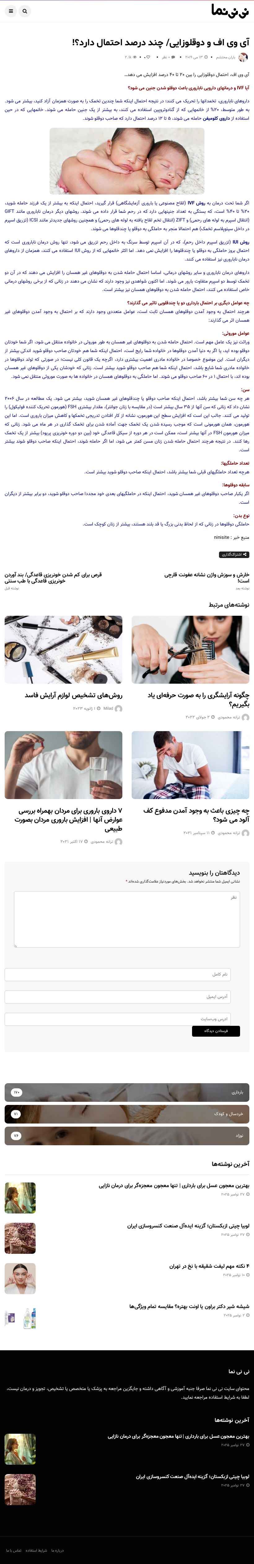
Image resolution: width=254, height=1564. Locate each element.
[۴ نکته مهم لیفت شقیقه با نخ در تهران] (20, 1278)
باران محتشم (225, 57)
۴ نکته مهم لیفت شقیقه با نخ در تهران (209, 1266)
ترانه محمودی (229, 717)
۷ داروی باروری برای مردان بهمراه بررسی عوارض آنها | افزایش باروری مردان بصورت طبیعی (68, 820)
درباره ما (57, 1550)
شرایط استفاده (222, 1397)
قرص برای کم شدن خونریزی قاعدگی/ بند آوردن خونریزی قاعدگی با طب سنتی (53, 581)
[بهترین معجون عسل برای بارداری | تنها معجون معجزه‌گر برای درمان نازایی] (20, 1197)
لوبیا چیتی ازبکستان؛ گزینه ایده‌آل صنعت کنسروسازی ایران (188, 1226)
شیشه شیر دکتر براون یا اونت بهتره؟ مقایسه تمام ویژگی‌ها (189, 1307)
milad (108, 709)
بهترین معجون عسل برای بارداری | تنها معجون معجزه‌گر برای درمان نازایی (174, 1186)
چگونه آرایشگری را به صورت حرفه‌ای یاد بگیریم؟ (198, 700)
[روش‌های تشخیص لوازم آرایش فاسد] (63, 650)
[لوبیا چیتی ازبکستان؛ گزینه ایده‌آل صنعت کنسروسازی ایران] (20, 1238)
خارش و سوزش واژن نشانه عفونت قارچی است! (206, 581)
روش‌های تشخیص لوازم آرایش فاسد (73, 695)
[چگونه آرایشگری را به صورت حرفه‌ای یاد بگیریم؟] (190, 650)
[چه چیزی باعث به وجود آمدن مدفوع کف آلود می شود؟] (190, 765)
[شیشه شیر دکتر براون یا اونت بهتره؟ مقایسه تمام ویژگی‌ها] (20, 1318)
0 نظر (166, 57)
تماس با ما (13, 1550)
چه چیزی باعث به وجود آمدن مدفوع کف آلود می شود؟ (196, 815)
